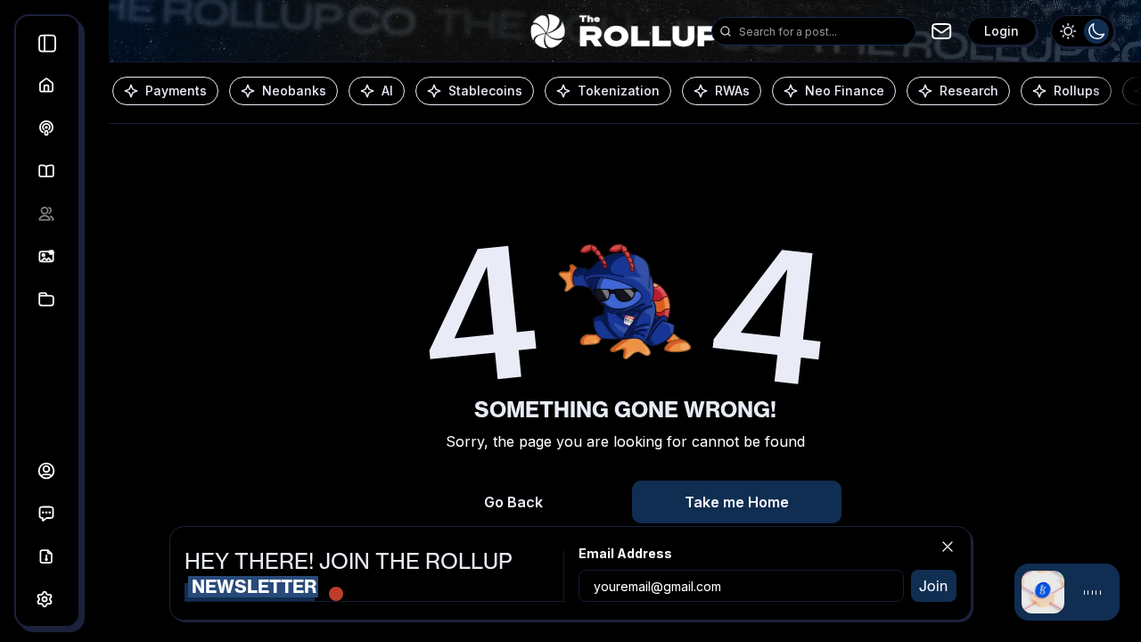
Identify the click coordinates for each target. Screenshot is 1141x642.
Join (933, 586)
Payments (176, 90)
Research (969, 90)
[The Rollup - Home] (624, 31)
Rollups (1077, 90)
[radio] (1067, 31)
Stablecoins (485, 90)
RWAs (732, 90)
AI (387, 90)
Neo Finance (844, 90)
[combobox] (823, 31)
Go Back (513, 502)
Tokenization (619, 90)
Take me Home (737, 502)
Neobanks (294, 90)
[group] (1082, 31)
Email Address (625, 553)
